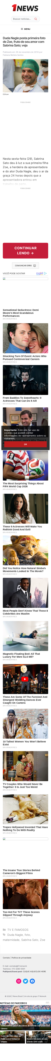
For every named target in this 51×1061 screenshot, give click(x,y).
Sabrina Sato (29, 940)
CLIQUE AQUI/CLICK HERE (34, 971)
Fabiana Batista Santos (13, 55)
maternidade (11, 940)
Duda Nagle (15, 935)
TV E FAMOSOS (17, 929)
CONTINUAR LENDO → (25, 250)
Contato (6, 958)
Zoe (42, 940)
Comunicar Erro (23, 265)
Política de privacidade (21, 958)
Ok (25, 444)
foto (27, 935)
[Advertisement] (25, 129)
